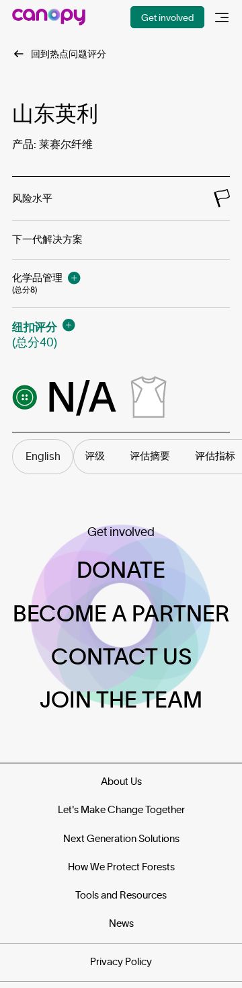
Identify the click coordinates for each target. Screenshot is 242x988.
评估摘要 (150, 456)
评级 (95, 456)
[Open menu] (222, 17)
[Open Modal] (74, 278)
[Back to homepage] (48, 17)
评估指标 (215, 456)
